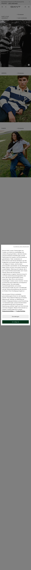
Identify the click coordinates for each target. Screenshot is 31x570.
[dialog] (15, 284)
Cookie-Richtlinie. (20, 311)
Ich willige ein (15, 322)
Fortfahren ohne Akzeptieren (21, 246)
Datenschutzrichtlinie (8, 311)
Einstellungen (15, 316)
